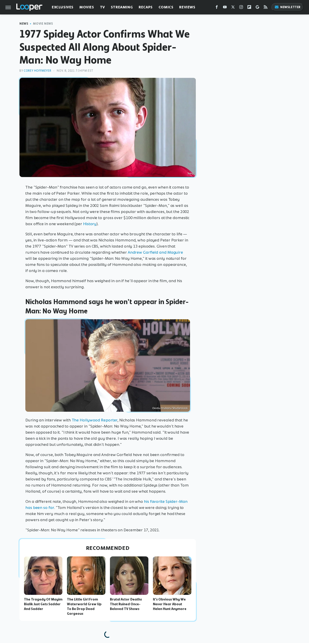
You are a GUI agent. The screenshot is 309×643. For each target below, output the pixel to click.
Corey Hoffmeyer (37, 71)
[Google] (257, 8)
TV (102, 7)
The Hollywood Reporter (95, 420)
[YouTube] (225, 8)
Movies (86, 7)
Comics (166, 7)
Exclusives (63, 7)
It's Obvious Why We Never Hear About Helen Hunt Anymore (169, 604)
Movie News (43, 23)
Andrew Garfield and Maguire (155, 252)
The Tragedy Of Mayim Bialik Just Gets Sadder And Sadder (43, 604)
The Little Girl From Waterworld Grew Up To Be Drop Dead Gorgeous (84, 606)
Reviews (187, 7)
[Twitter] (233, 8)
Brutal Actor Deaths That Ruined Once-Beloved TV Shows (126, 604)
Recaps (146, 7)
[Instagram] (241, 8)
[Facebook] (216, 8)
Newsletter (290, 7)
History (89, 224)
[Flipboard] (249, 8)
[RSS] (265, 8)
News (23, 23)
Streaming (122, 7)
